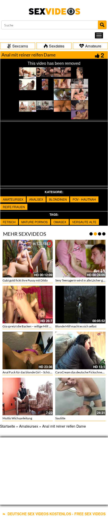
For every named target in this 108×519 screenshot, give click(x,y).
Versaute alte (84, 222)
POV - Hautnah (84, 199)
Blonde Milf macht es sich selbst (75, 326)
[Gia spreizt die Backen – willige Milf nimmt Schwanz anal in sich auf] (28, 304)
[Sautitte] (80, 396)
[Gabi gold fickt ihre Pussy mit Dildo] (28, 258)
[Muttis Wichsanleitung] (28, 396)
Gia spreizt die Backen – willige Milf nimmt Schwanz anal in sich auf (46, 326)
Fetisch (9, 222)
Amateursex (13, 199)
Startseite (7, 426)
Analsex (36, 199)
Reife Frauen (14, 207)
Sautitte (60, 418)
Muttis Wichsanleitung (17, 418)
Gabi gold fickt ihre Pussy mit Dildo (25, 280)
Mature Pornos (34, 222)
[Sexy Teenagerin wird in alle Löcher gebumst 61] (80, 258)
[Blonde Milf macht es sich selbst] (80, 303)
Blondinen (58, 199)
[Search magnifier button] (102, 25)
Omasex (59, 222)
